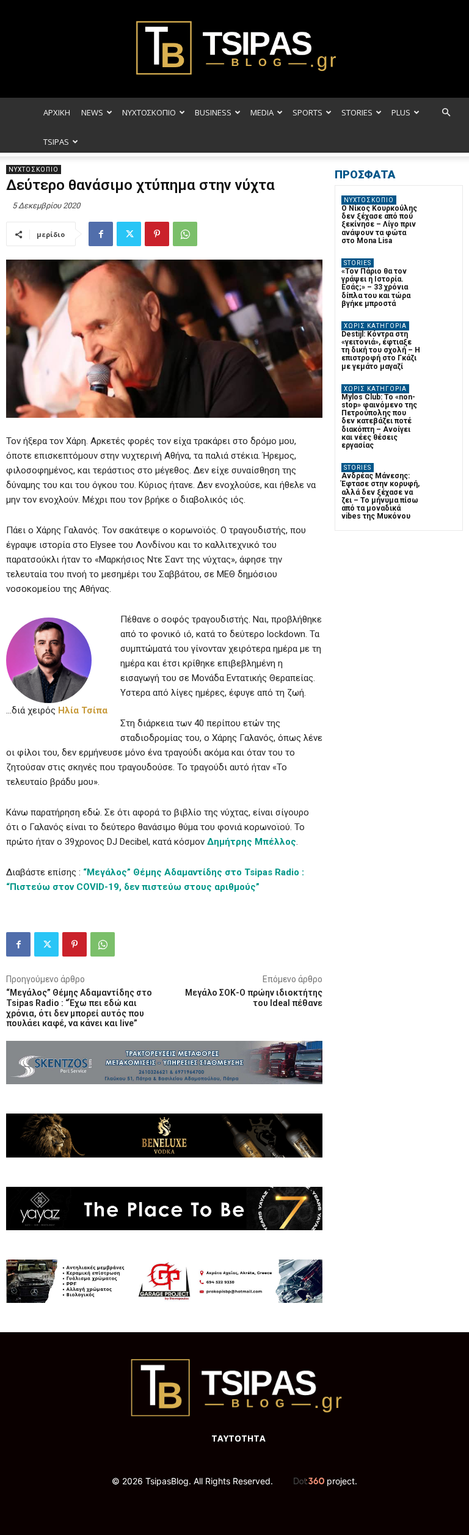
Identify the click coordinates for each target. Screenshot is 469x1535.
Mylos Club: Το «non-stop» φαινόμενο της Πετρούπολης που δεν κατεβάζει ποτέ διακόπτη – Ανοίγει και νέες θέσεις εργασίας (379, 421)
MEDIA (262, 112)
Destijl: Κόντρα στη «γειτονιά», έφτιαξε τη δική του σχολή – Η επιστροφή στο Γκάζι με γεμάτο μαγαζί (380, 350)
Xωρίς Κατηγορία (375, 326)
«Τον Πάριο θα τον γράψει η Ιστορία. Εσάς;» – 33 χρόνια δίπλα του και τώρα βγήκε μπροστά (375, 287)
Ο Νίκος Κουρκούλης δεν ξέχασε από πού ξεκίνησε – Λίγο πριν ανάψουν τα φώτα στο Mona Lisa (379, 224)
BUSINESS (213, 112)
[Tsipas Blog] (234, 49)
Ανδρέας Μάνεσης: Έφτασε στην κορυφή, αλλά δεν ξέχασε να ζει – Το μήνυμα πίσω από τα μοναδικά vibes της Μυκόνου (380, 496)
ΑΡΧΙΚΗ (56, 112)
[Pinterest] (157, 234)
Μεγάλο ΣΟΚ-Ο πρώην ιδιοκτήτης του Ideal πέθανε (253, 998)
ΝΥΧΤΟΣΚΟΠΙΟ (149, 112)
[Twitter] (129, 234)
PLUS (400, 112)
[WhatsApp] (185, 234)
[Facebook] (101, 234)
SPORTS (307, 112)
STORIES (357, 112)
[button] (445, 112)
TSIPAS (56, 141)
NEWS (92, 112)
